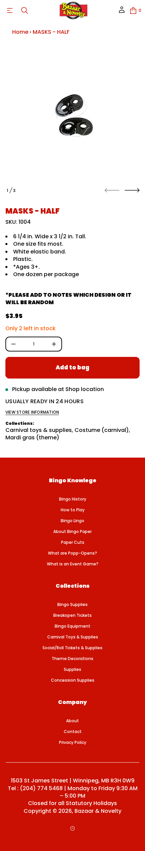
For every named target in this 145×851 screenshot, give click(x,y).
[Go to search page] (24, 10)
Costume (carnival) (102, 430)
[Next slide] (132, 190)
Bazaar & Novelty (98, 811)
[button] (24, 10)
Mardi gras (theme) (32, 437)
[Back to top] (72, 828)
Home (20, 32)
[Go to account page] (122, 12)
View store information (32, 412)
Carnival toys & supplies (38, 430)
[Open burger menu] (10, 10)
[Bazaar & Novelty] (73, 10)
